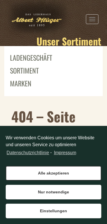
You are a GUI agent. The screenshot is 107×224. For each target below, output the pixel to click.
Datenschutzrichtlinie (28, 152)
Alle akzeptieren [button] (53, 173)
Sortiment (24, 70)
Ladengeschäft (31, 57)
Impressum (65, 152)
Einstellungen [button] (53, 211)
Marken (20, 83)
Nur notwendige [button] (53, 192)
